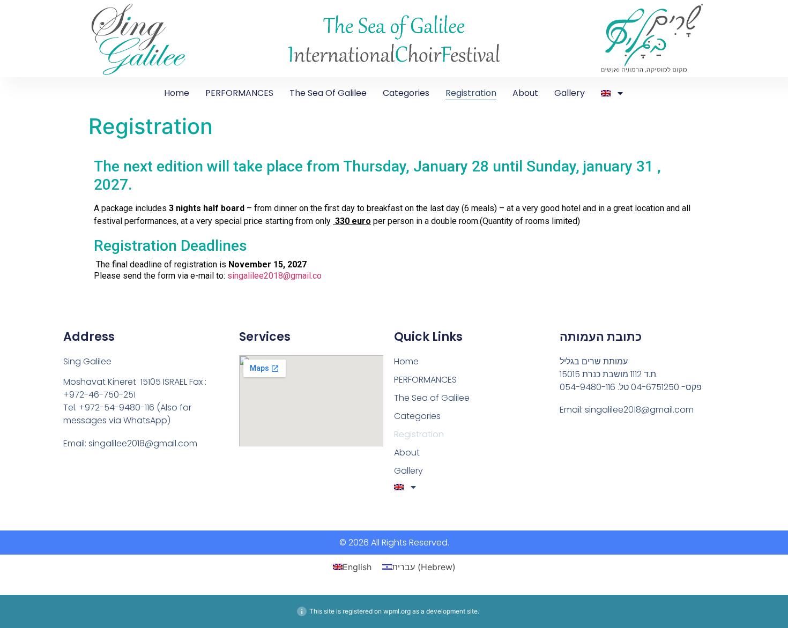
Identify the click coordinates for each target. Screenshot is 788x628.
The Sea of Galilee (328, 93)
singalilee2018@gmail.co (274, 276)
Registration (470, 93)
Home (176, 93)
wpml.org (397, 611)
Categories (406, 93)
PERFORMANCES (239, 93)
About (525, 93)
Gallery (569, 93)
